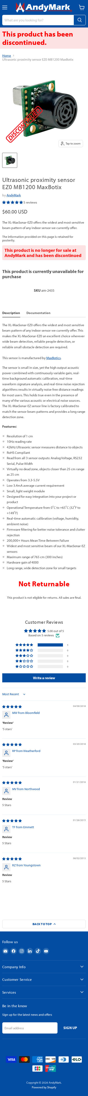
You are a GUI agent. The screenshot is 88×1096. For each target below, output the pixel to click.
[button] (12, 202)
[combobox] (38, 20)
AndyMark (14, 195)
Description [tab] (11, 313)
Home (6, 55)
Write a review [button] (44, 678)
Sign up (70, 1027)
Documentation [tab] (38, 313)
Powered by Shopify (44, 1087)
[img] (12, 707)
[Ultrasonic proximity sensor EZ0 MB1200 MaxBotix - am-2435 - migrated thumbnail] (9, 160)
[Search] (80, 20)
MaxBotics (53, 358)
